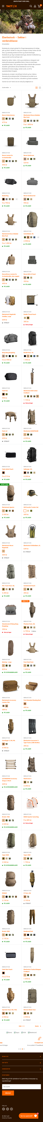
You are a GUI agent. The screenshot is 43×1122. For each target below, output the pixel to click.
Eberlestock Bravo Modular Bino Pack (10, 235)
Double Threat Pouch (30, 314)
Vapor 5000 (5, 855)
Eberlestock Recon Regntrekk (7, 546)
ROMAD (4, 893)
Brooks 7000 (6, 817)
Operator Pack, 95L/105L (9, 1010)
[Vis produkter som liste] (40, 88)
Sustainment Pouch (29, 586)
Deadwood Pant (28, 931)
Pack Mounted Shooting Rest (32, 700)
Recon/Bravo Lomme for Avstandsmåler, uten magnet (10, 275)
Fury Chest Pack (28, 662)
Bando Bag (5, 195)
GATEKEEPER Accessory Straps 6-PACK (9, 780)
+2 (16, 199)
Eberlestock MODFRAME (31, 431)
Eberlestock (6, 112)
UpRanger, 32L (28, 469)
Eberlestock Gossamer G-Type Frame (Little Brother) (32, 741)
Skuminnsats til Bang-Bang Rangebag (10, 625)
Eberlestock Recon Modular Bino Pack (32, 116)
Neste (37, 1026)
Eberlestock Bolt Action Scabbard (30, 392)
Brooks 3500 (6, 931)
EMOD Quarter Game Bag (31, 817)
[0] (39, 6)
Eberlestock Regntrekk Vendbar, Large (9, 315)
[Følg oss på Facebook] (3, 1109)
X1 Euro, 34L (27, 893)
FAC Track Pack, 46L (8, 586)
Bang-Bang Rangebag (8, 352)
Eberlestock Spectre (8, 507)
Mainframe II (27, 778)
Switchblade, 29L (29, 234)
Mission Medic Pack (30, 1010)
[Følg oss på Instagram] (11, 1109)
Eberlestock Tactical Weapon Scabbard (32, 970)
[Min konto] (35, 6)
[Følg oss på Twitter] (7, 1109)
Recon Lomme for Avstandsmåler (7, 156)
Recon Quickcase (29, 155)
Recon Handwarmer (29, 195)
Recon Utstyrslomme (8, 115)
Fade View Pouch (7, 969)
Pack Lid (4, 431)
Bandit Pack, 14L (29, 352)
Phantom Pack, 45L (29, 624)
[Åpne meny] (3, 6)
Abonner (8, 1093)
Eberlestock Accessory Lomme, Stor (9, 701)
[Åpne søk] (31, 6)
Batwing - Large (6, 662)
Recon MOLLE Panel (30, 274)
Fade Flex (5, 390)
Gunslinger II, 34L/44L (8, 740)
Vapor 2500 (27, 855)
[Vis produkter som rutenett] (36, 88)
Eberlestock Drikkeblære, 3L (32, 545)
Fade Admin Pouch (7, 469)
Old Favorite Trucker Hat (31, 507)
